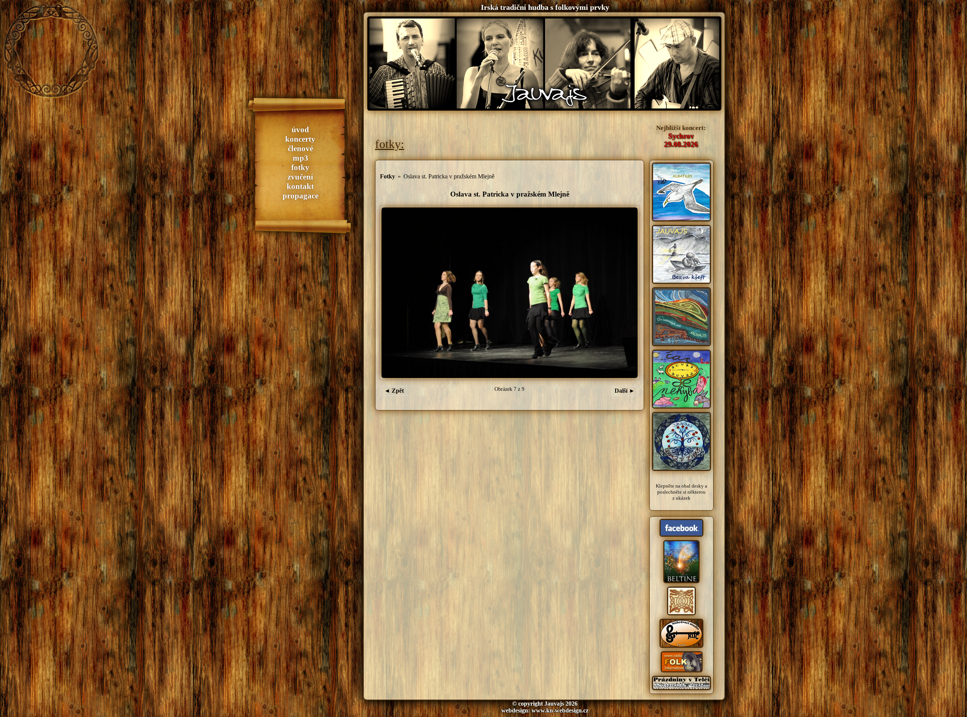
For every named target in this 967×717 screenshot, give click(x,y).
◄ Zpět (394, 390)
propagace (300, 195)
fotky (300, 167)
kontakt (300, 186)
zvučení (300, 176)
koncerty (300, 139)
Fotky (387, 176)
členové (300, 148)
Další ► (625, 390)
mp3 (300, 158)
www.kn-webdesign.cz (560, 710)
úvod (300, 129)
